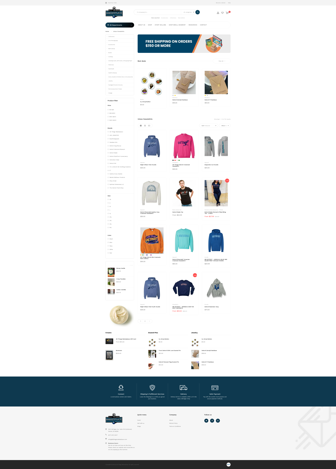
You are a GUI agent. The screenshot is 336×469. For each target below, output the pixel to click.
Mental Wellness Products (117, 177)
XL (110, 213)
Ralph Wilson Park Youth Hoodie (150, 306)
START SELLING (160, 25)
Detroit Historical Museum (117, 149)
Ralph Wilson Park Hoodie (148, 164)
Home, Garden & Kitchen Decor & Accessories (120, 76)
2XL (111, 217)
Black (111, 239)
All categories (188, 12)
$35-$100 (112, 113)
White (111, 249)
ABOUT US (141, 25)
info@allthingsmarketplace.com (117, 439)
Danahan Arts (113, 142)
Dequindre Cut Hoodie (211, 164)
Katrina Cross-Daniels (116, 174)
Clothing (110, 56)
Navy (111, 246)
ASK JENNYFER (114, 135)
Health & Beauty (112, 72)
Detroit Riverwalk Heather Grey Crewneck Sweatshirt (149, 212)
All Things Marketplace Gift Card (126, 339)
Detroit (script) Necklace (180, 100)
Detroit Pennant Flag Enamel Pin (169, 362)
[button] (227, 12)
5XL (111, 227)
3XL (111, 220)
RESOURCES (193, 25)
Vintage (110, 93)
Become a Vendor (220, 2)
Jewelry (110, 81)
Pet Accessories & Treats (115, 89)
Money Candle (120, 268)
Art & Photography (113, 40)
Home (107, 31)
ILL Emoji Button (145, 101)
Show (224, 125)
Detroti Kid (113, 163)
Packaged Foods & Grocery (115, 85)
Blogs (139, 426)
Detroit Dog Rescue (115, 145)
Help (229, 2)
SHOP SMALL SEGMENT (177, 25)
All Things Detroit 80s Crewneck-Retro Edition (150, 258)
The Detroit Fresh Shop (116, 188)
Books (110, 52)
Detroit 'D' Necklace (211, 100)
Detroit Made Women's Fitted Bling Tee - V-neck (215, 212)
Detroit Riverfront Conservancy (119, 156)
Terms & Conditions (175, 426)
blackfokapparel (114, 138)
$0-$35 (112, 109)
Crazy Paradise (120, 279)
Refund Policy (173, 423)
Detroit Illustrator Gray (212, 306)
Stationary (111, 64)
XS (110, 199)
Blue (111, 242)
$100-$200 (113, 116)
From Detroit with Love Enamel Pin (170, 350)
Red (111, 253)
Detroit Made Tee (177, 212)
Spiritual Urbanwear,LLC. (117, 184)
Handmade (111, 68)
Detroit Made (113, 152)
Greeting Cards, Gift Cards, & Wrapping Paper (120, 60)
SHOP (150, 25)
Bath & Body (111, 48)
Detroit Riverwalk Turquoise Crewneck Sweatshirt (181, 260)
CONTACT (203, 25)
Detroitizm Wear (114, 160)
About (171, 420)
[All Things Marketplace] (114, 12)
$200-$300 (113, 120)
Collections (173, 17)
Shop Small (113, 181)
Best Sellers (181, 17)
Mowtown (119, 350)
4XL (111, 224)
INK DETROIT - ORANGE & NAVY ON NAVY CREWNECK (183, 307)
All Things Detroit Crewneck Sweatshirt (181, 165)
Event (139, 420)
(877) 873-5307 (113, 435)
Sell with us (140, 423)
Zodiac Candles (121, 289)
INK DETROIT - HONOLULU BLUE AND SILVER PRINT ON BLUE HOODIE (216, 260)
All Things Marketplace (116, 131)
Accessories (164, 17)
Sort (206, 125)
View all (221, 61)
